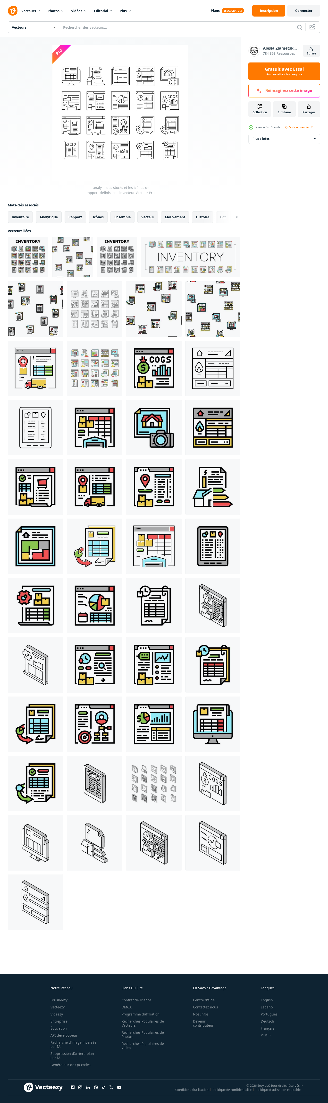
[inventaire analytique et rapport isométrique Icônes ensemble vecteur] (154, 783)
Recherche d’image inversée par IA (73, 1044)
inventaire (20, 217)
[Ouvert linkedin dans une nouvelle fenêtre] (88, 1087)
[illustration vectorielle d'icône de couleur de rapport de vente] (154, 724)
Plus (123, 11)
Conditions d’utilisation (192, 1089)
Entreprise (58, 1021)
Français (267, 1028)
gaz (223, 217)
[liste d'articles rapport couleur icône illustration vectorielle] (212, 546)
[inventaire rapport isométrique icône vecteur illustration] (35, 843)
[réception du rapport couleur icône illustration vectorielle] (35, 783)
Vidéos (76, 11)
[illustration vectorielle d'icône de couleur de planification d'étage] (35, 546)
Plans (215, 10)
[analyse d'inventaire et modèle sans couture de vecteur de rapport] (72, 257)
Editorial (101, 11)
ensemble (122, 217)
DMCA (127, 1007)
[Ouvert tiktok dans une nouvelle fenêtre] (104, 1087)
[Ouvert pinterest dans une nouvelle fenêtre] (96, 1087)
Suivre (311, 53)
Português (269, 1014)
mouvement (175, 217)
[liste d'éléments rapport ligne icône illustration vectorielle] (35, 427)
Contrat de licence (136, 1000)
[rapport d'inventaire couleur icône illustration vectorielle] (212, 724)
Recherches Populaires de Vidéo (143, 1045)
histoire (202, 217)
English (267, 1000)
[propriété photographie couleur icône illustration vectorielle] (154, 427)
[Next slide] (233, 217)
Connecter (303, 10)
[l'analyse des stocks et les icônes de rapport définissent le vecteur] (28, 257)
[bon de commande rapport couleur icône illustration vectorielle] (35, 487)
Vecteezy (57, 1007)
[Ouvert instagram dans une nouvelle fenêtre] (80, 1087)
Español (267, 1007)
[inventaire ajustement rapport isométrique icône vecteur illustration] (35, 665)
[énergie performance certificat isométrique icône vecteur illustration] (94, 843)
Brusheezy (58, 1000)
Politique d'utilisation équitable (278, 1089)
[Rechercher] (300, 27)
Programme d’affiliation (141, 1014)
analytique (49, 217)
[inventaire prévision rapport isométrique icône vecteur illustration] (212, 843)
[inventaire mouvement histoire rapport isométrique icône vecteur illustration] (154, 843)
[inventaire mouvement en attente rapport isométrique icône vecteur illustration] (212, 605)
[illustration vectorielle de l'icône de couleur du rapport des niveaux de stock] (154, 665)
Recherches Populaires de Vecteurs (143, 1023)
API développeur (63, 1035)
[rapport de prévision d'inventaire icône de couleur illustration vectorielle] (94, 605)
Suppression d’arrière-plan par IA (72, 1055)
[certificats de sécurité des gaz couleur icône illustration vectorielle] (212, 427)
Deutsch (267, 1021)
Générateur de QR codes (70, 1064)
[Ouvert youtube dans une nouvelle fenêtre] (119, 1087)
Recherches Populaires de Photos (143, 1034)
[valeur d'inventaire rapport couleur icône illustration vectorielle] (94, 427)
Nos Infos (201, 1014)
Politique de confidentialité (232, 1089)
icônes (98, 217)
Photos (53, 11)
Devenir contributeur (203, 1023)
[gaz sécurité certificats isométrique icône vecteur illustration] (35, 902)
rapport (75, 217)
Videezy (56, 1014)
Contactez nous (205, 1007)
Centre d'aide (204, 1000)
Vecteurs (28, 11)
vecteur (147, 217)
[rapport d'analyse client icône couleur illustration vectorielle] (94, 724)
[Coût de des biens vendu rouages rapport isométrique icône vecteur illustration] (212, 783)
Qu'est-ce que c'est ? (298, 127)
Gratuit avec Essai (284, 71)
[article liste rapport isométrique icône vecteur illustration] (94, 783)
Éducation (58, 1028)
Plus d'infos (260, 139)
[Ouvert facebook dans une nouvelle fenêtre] (73, 1087)
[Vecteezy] (12, 11)
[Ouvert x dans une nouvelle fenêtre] (111, 1087)
